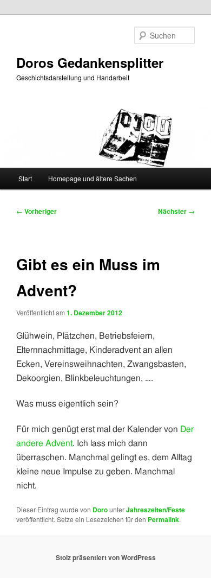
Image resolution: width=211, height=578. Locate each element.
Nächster (176, 211)
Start (25, 178)
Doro (100, 510)
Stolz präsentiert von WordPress (106, 557)
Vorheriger (36, 211)
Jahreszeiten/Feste (155, 510)
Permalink (163, 519)
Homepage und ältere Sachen (92, 178)
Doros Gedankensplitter (89, 62)
